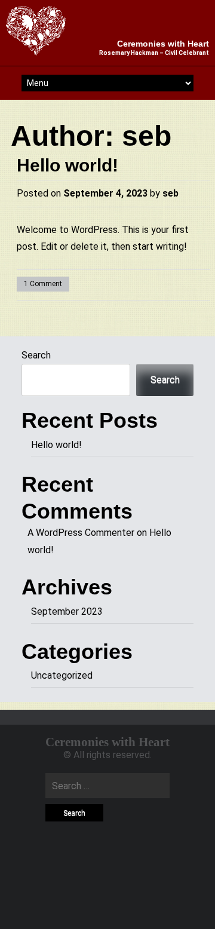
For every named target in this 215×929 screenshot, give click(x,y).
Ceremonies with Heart (163, 43)
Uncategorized (62, 675)
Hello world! (67, 165)
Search (36, 355)
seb (146, 136)
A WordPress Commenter (80, 532)
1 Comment (43, 284)
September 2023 (67, 611)
